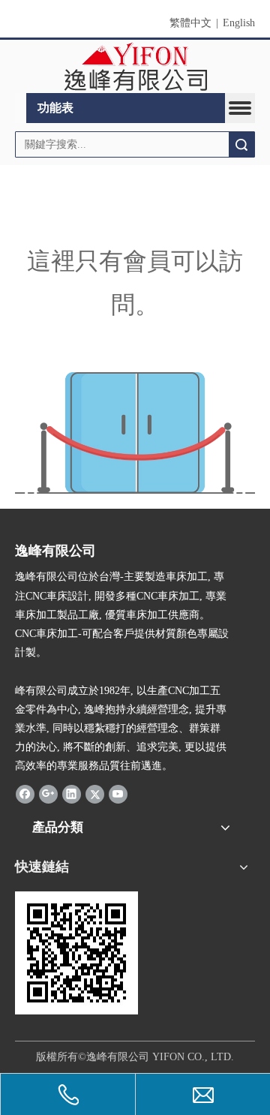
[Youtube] (118, 794)
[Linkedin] (71, 794)
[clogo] (135, 67)
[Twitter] (95, 794)
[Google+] (48, 794)
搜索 (241, 144)
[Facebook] (25, 794)
